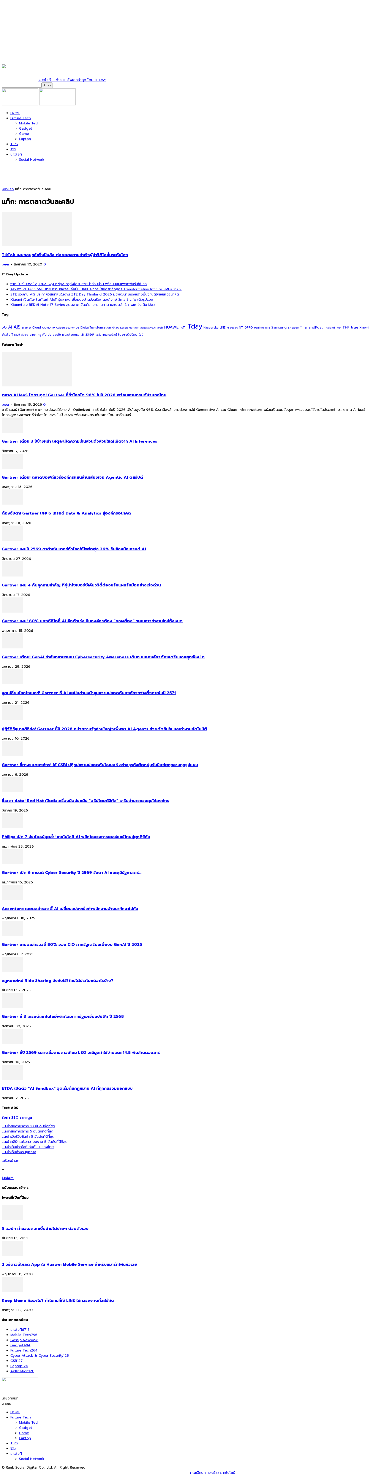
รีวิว (13, 149)
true (354, 327)
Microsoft (232, 328)
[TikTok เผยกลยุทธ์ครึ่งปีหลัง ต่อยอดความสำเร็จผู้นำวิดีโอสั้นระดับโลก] (37, 245)
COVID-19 (48, 328)
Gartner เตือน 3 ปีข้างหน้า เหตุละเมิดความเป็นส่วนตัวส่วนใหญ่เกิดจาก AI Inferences (79, 441)
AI (10, 327)
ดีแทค (33, 335)
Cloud (36, 327)
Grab (160, 328)
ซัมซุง (24, 335)
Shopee (293, 328)
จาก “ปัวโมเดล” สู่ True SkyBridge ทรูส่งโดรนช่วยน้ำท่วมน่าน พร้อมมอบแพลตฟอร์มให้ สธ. (78, 284)
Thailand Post (332, 328)
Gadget (25, 128)
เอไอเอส (88, 334)
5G (4, 327)
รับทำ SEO (48, 1472)
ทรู (39, 335)
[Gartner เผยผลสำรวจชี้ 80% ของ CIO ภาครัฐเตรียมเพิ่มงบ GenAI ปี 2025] (12, 934)
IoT (183, 327)
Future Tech (20, 118)
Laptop (25, 138)
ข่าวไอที (16, 154)
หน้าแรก (8, 189)
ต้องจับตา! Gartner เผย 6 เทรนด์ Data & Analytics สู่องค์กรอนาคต (66, 513)
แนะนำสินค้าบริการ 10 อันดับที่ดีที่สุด (28, 1126)
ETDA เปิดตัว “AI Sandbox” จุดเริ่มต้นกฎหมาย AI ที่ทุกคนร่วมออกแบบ (67, 1088)
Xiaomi (364, 327)
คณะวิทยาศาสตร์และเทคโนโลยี (212, 1472)
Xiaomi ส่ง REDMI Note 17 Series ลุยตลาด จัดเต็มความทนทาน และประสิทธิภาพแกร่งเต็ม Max (82, 304)
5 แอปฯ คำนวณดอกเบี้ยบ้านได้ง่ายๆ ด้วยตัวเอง (45, 1229)
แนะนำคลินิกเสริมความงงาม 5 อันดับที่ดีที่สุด (35, 1141)
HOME (15, 113)
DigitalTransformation (96, 328)
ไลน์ (141, 335)
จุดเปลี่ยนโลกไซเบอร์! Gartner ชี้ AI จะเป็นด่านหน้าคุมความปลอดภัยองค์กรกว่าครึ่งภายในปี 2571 (89, 693)
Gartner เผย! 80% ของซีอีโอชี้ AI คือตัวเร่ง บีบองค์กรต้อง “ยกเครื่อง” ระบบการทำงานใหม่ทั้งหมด (92, 621)
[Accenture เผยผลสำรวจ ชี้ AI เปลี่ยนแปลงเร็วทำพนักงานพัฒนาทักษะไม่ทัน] (12, 899)
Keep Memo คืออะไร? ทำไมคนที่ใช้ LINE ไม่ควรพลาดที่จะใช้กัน (58, 1301)
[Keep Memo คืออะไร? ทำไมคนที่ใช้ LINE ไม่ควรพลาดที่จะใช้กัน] (12, 1290)
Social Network (31, 159)
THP (346, 327)
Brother (26, 328)
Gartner (134, 328)
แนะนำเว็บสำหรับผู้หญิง (19, 1152)
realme (259, 327)
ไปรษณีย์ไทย (128, 334)
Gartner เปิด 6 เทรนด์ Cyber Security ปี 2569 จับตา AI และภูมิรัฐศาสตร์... (72, 873)
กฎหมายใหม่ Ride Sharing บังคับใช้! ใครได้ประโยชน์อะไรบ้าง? (57, 981)
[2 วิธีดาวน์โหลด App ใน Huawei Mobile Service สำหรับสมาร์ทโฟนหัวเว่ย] (12, 1254)
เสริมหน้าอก (10, 1160)
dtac (115, 327)
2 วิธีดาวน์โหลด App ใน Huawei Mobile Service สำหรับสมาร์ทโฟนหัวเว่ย (69, 1264)
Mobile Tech (29, 123)
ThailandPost (311, 327)
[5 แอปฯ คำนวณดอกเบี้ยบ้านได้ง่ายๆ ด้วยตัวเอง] (12, 1218)
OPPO (249, 328)
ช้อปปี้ (17, 335)
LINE (223, 327)
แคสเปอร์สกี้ (110, 335)
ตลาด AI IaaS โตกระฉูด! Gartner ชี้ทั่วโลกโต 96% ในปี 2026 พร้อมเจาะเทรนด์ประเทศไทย (84, 395)
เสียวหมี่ (75, 335)
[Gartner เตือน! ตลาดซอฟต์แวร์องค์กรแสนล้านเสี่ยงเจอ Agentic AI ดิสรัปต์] (12, 467)
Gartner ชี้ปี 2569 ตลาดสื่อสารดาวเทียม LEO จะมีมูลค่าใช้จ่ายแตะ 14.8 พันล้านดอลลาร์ (81, 1053)
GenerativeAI (148, 328)
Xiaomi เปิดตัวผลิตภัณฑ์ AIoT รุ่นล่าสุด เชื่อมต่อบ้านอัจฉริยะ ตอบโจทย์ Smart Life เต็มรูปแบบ (81, 299)
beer (5, 264)
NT (241, 327)
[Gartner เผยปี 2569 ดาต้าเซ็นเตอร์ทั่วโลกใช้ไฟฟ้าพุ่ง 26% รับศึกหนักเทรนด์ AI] (12, 539)
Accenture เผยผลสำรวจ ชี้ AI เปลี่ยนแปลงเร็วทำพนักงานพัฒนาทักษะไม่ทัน (70, 909)
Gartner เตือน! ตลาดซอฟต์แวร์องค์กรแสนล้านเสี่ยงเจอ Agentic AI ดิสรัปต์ (72, 477)
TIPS (14, 144)
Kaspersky (211, 327)
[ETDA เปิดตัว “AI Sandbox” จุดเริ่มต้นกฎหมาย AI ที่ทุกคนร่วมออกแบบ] (12, 1078)
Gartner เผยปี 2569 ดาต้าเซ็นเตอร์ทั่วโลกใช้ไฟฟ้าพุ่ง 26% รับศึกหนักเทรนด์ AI (74, 549)
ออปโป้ (57, 335)
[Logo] (20, 104)
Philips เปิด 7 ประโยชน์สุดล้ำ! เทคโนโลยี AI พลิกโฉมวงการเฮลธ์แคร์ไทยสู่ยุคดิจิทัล (76, 837)
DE (77, 328)
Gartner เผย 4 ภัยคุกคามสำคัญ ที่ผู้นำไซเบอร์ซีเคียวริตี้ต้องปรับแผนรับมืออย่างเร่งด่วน (81, 585)
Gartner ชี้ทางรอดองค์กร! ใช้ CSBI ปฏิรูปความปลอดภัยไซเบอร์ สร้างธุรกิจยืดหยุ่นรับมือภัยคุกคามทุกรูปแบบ (100, 765)
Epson (124, 328)
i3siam (8, 1178)
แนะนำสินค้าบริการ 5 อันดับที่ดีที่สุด (27, 1131)
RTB (267, 328)
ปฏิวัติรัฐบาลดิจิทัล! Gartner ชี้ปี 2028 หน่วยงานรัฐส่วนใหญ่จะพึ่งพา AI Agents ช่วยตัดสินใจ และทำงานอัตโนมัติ (104, 729)
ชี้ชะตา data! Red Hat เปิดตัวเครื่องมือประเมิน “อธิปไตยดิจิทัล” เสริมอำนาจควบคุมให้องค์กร (85, 801)
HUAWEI (171, 327)
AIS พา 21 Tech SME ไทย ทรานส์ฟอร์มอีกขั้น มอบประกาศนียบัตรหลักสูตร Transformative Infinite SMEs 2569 (96, 289)
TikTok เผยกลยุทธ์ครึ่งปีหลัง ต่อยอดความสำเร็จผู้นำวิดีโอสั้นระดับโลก (65, 255)
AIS (17, 326)
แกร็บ (98, 335)
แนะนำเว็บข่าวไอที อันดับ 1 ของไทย (28, 1147)
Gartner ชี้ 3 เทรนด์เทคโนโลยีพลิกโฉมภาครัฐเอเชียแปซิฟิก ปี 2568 (63, 1016)
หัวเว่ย (47, 334)
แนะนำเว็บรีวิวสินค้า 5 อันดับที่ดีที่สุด (28, 1136)
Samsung (279, 327)
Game (24, 133)
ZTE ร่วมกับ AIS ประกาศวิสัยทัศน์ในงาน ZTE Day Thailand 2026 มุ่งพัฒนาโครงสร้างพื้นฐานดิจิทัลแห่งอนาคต (94, 294)
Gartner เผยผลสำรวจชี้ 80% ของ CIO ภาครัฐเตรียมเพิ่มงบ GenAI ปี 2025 (72, 945)
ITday (194, 326)
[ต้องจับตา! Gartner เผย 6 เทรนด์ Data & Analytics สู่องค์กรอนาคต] (12, 503)
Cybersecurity (65, 328)
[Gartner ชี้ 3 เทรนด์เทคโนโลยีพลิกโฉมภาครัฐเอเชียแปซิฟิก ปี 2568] (12, 1006)
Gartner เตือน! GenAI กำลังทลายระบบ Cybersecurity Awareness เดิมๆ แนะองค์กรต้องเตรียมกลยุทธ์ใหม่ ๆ (103, 657)
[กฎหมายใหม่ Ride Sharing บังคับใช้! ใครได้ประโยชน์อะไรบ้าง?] (12, 971)
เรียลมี (66, 335)
